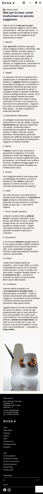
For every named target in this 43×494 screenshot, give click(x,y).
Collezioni (6, 433)
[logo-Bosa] (8, 2)
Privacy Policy (8, 467)
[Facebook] (36, 3)
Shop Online (7, 430)
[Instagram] (40, 3)
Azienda (6, 436)
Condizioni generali (10, 464)
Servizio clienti (8, 470)
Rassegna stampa (9, 444)
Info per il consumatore (11, 461)
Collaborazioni (8, 441)
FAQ (4, 453)
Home (5, 427)
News (5, 438)
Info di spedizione (9, 456)
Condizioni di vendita (10, 458)
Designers (6, 447)
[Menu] (24, 3)
